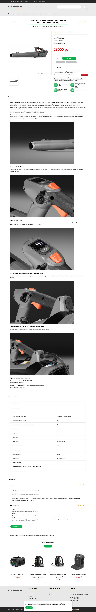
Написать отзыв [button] (16, 526)
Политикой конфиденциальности (56, 604)
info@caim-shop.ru (75, 597)
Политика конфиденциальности (36, 600)
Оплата (30, 596)
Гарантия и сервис (33, 598)
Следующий (83, 21)
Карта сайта (51, 594)
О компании (31, 593)
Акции (50, 593)
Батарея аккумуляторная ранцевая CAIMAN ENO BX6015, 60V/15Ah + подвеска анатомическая (38, 576)
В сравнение (58, 67)
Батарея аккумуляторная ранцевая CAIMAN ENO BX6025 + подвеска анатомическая (58, 576)
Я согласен (29, 607)
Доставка (31, 594)
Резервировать (84, 74)
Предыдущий (13, 21)
